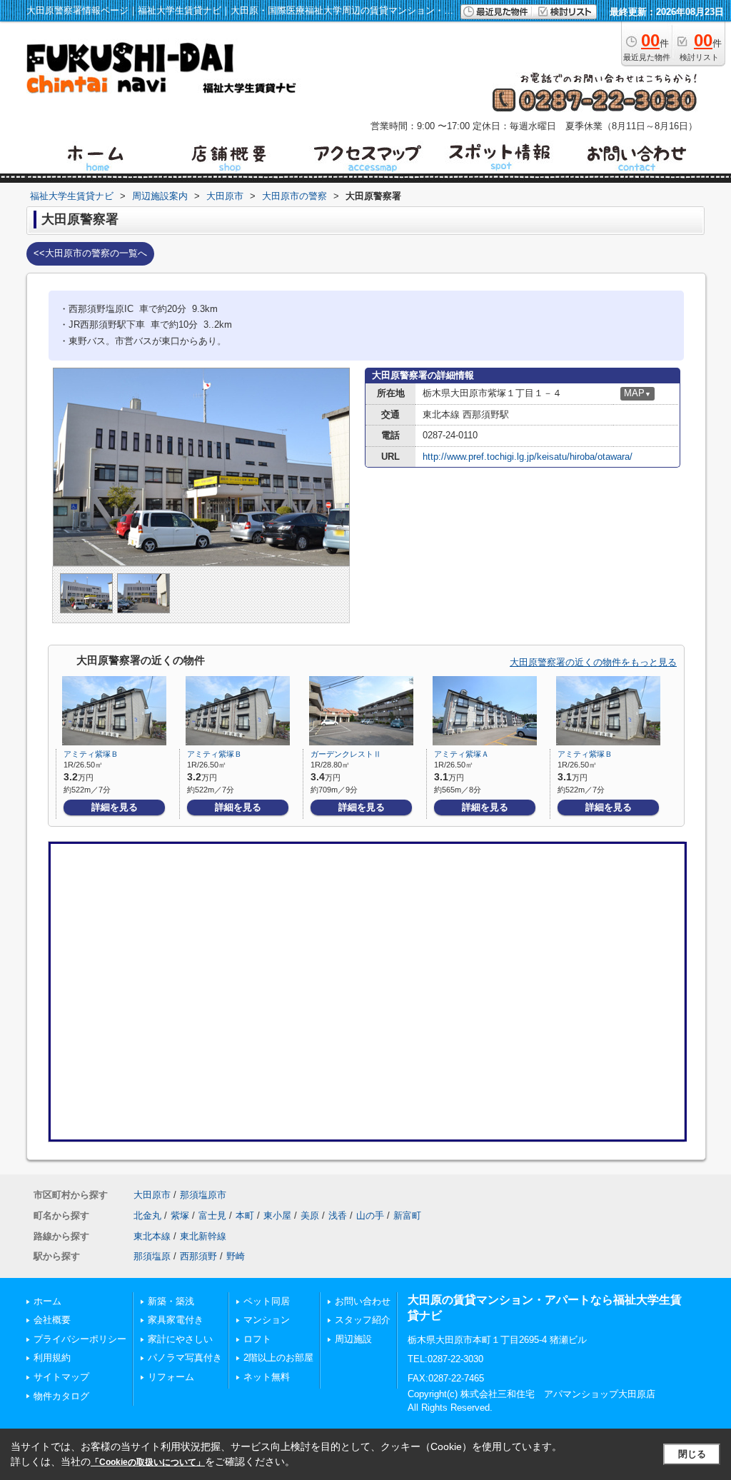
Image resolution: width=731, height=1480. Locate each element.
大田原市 (152, 1194)
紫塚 (180, 1215)
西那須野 (198, 1256)
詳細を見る (114, 807)
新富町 (407, 1215)
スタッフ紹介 (362, 1319)
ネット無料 (266, 1376)
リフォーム (171, 1376)
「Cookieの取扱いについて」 (148, 1462)
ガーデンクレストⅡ (346, 754)
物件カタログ (61, 1396)
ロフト (257, 1339)
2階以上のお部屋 (278, 1357)
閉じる (692, 1454)
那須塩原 (152, 1256)
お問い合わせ (362, 1301)
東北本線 (152, 1236)
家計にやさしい (180, 1339)
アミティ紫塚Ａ (461, 754)
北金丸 (147, 1215)
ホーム (47, 1301)
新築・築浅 (171, 1301)
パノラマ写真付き (185, 1357)
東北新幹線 (203, 1236)
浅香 (337, 1215)
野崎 (235, 1256)
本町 (245, 1215)
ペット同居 (266, 1301)
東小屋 (277, 1215)
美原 (310, 1215)
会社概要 (52, 1319)
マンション (266, 1319)
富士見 (212, 1215)
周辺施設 (353, 1339)
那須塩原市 (203, 1194)
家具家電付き (175, 1319)
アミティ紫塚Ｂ (91, 754)
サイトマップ (61, 1376)
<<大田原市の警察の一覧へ (90, 253)
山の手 (370, 1215)
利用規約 (52, 1357)
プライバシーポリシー (80, 1339)
